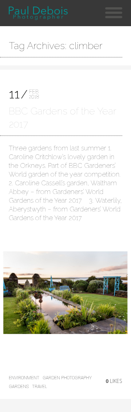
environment (24, 378)
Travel (39, 386)
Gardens (19, 386)
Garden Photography (67, 378)
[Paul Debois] (38, 13)
